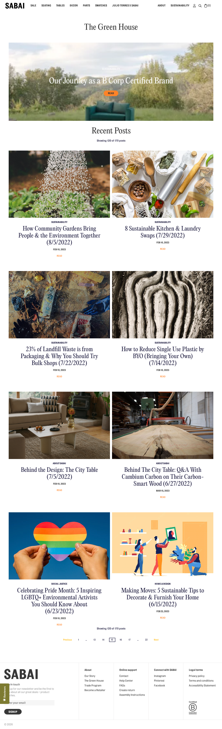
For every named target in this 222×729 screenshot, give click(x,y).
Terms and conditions (201, 680)
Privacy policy (196, 676)
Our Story (89, 676)
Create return (127, 690)
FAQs (122, 685)
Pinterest (159, 680)
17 (130, 640)
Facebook (159, 685)
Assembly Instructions (132, 695)
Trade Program (92, 685)
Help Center (126, 680)
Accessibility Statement (202, 685)
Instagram (160, 676)
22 (146, 640)
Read (111, 93)
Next (156, 640)
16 (121, 640)
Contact (123, 676)
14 (103, 640)
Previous (67, 640)
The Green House (94, 680)
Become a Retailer (94, 690)
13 (94, 640)
